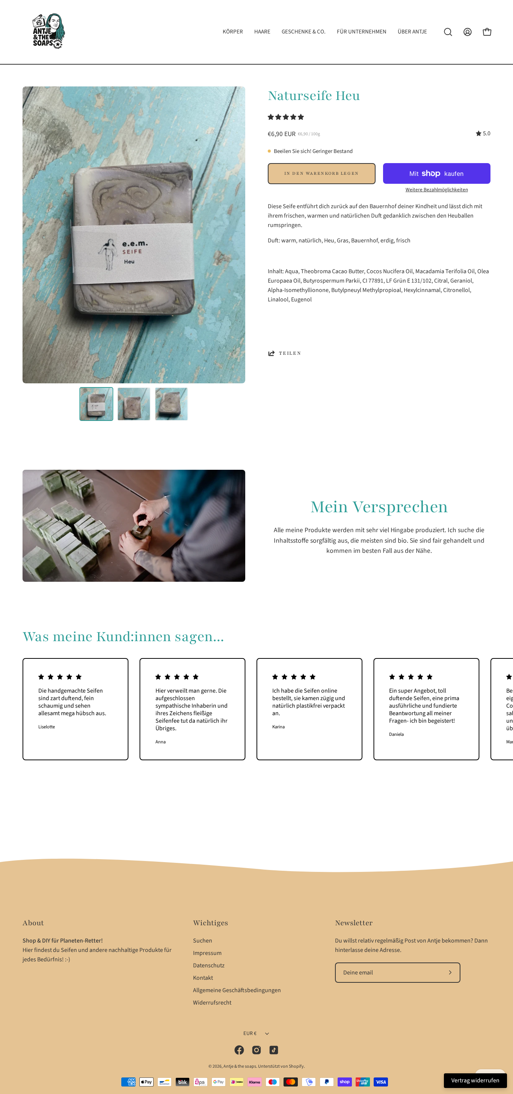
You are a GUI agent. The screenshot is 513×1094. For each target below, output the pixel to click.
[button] (286, 117)
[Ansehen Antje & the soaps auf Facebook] (239, 1050)
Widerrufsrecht (212, 1003)
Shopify (296, 1066)
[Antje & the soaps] (49, 32)
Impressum (207, 953)
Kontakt (203, 978)
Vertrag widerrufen (475, 1080)
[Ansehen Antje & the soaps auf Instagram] (256, 1050)
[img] (483, 133)
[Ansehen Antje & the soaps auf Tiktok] (273, 1050)
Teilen (290, 353)
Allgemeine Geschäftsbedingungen (237, 990)
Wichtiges (210, 923)
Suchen (202, 941)
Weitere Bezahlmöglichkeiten (437, 189)
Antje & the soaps (239, 1066)
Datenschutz (209, 965)
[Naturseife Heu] (96, 404)
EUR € (249, 1033)
